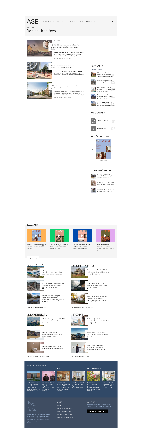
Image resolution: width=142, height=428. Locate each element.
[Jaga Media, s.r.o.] (31, 406)
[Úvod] (32, 21)
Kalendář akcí (98, 113)
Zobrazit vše (33, 258)
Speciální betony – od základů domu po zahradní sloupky (105, 190)
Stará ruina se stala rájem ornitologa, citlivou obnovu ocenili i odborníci (105, 96)
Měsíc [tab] (100, 70)
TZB (80, 21)
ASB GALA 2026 (101, 128)
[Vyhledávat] (113, 21)
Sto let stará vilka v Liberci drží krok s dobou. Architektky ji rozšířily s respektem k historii (97, 299)
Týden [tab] (94, 70)
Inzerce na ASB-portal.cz (64, 408)
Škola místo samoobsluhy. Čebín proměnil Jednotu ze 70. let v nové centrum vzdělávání (106, 103)
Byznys (72, 21)
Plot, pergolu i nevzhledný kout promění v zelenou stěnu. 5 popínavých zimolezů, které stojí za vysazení (93, 386)
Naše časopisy (98, 136)
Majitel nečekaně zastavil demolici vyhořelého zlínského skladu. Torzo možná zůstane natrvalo (53, 285)
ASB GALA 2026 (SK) (103, 121)
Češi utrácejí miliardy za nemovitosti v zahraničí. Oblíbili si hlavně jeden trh (98, 321)
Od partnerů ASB (99, 170)
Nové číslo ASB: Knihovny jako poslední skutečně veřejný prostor (36, 247)
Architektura (47, 21)
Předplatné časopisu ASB (64, 411)
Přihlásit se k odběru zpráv (97, 411)
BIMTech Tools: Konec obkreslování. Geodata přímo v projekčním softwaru (52, 334)
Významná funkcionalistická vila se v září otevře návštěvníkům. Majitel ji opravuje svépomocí (98, 272)
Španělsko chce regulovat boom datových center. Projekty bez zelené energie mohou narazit (52, 272)
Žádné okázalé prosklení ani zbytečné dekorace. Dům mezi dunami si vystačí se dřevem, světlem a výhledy (63, 386)
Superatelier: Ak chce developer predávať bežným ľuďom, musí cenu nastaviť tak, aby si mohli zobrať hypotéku (48, 386)
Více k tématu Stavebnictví (36, 356)
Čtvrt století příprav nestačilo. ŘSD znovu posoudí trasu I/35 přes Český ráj (53, 321)
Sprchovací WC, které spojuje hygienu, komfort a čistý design (106, 183)
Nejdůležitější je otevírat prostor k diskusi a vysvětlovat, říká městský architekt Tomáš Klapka (64, 47)
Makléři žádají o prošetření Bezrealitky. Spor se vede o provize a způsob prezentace (96, 347)
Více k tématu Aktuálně (35, 307)
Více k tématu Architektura (81, 307)
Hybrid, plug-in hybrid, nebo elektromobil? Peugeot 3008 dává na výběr (97, 334)
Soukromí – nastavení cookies (65, 417)
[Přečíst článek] (39, 48)
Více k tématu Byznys (79, 356)
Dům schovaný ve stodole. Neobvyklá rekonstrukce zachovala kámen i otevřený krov (105, 74)
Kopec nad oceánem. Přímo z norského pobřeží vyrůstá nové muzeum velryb (97, 285)
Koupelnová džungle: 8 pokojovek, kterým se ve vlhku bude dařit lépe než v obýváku (108, 385)
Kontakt (59, 405)
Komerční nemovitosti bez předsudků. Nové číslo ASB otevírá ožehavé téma (81, 247)
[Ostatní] (94, 21)
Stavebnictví (61, 21)
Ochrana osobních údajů (64, 414)
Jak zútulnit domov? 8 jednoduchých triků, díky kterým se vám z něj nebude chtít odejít (78, 385)
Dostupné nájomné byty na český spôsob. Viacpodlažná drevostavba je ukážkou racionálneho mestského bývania (33, 386)
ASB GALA (88, 21)
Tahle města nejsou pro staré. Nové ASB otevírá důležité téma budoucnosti (59, 247)
